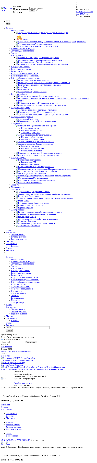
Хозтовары (15, 300)
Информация (6, 409)
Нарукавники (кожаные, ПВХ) (24, 277)
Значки (14, 266)
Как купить (11, 232)
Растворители (17, 275)
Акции (9, 230)
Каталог (9, 28)
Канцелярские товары (20, 271)
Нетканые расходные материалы (25, 280)
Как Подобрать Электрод (12, 365)
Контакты (10, 250)
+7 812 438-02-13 (83, 11)
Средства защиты (18, 293)
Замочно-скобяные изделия (22, 261)
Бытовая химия (17, 259)
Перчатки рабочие (19, 284)
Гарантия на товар (19, 239)
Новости (15, 246)
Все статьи (5, 356)
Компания (5, 405)
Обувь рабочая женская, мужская (25, 282)
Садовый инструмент (20, 286)
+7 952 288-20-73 (84, 12)
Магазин (10, 241)
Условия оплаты (18, 234)
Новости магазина (12, 339)
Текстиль (15, 296)
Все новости (6, 347)
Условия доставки (19, 237)
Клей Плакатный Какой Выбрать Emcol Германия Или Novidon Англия (32, 369)
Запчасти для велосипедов (22, 264)
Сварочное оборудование (22, 289)
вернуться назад (24, 385)
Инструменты (17, 268)
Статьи (9, 248)
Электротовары (18, 302)
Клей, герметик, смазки (21, 273)
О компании (11, 244)
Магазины (10, 418)
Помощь (4, 407)
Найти (9, 330)
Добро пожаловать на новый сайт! (16, 351)
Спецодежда (16, 291)
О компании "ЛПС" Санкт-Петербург (17, 360)
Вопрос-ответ (12, 436)
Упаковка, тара (17, 298)
